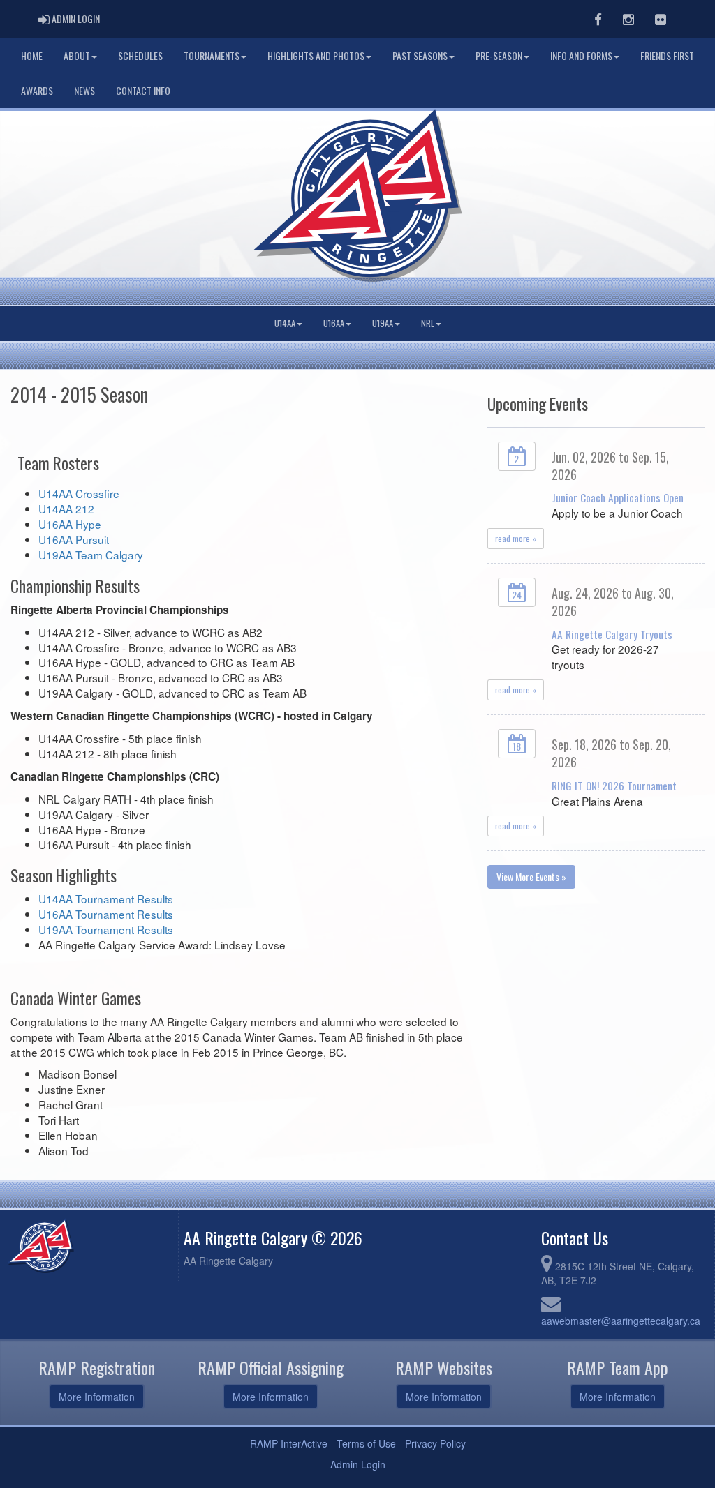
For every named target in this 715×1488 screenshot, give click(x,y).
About (77, 55)
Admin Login (357, 1464)
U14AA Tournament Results (105, 898)
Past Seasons (420, 55)
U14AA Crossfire (78, 493)
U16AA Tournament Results (105, 914)
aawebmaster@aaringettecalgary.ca (620, 1321)
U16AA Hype (69, 524)
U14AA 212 (66, 508)
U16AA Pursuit (73, 539)
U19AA (382, 323)
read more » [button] (515, 538)
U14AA (284, 323)
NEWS (84, 90)
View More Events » (531, 876)
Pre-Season (499, 55)
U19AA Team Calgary (90, 554)
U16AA (333, 323)
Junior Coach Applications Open (618, 497)
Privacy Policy (435, 1443)
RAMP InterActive (288, 1443)
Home (32, 55)
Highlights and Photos (315, 55)
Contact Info (143, 90)
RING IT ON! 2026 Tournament (614, 785)
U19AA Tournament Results (105, 929)
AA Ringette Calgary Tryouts (612, 634)
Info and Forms (581, 55)
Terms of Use (366, 1443)
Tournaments (211, 55)
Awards (37, 90)
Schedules (140, 55)
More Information (97, 1397)
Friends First (667, 55)
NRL (427, 323)
